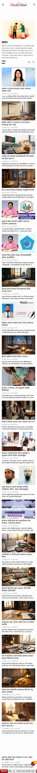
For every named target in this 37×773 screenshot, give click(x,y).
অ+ (29, 62)
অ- (33, 62)
